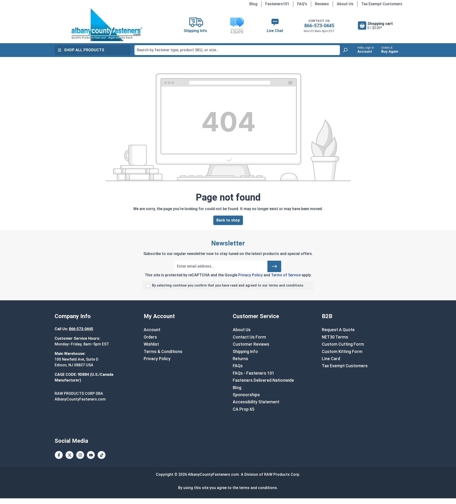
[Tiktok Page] (101, 455)
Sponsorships (246, 394)
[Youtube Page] (91, 455)
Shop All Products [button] (84, 50)
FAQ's (302, 4)
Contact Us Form (249, 337)
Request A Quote (338, 329)
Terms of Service (286, 275)
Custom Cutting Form (343, 344)
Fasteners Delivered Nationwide (263, 380)
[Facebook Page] (59, 455)
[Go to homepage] (107, 24)
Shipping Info (245, 351)
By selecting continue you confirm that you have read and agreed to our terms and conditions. (228, 285)
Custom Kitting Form (342, 351)
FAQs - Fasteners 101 (253, 373)
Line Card (331, 358)
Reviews (322, 4)
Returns (240, 358)
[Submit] (274, 266)
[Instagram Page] (80, 455)
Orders (150, 337)
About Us (345, 4)
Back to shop (228, 220)
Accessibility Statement (256, 402)
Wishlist (151, 344)
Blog (253, 4)
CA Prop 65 (243, 409)
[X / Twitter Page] (69, 455)
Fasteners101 (277, 4)
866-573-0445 (319, 25)
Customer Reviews (251, 344)
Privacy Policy (250, 275)
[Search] (345, 50)
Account (152, 329)
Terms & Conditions (163, 351)
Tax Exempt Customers (381, 4)
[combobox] (237, 50)
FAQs (238, 365)
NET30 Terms (335, 337)
